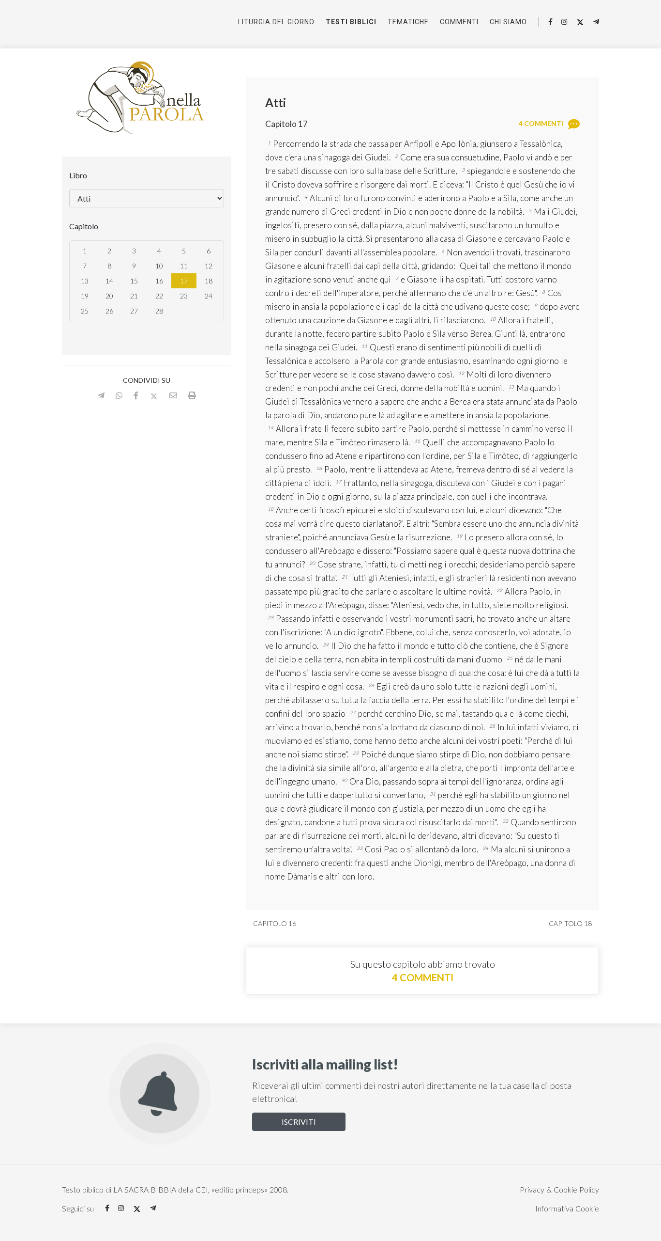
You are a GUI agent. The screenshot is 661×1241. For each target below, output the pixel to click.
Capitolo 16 (274, 923)
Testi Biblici (351, 22)
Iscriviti (299, 1121)
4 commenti (422, 977)
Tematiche (408, 22)
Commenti (459, 22)
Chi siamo (508, 22)
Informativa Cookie (567, 1208)
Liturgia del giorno (276, 22)
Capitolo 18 (571, 923)
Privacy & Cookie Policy (559, 1189)
